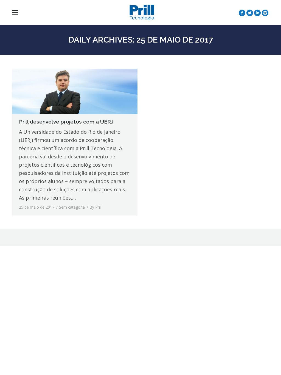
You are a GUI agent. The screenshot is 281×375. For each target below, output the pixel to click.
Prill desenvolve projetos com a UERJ (66, 122)
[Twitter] (249, 13)
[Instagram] (265, 13)
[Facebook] (242, 13)
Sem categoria (72, 207)
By (95, 207)
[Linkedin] (257, 13)
